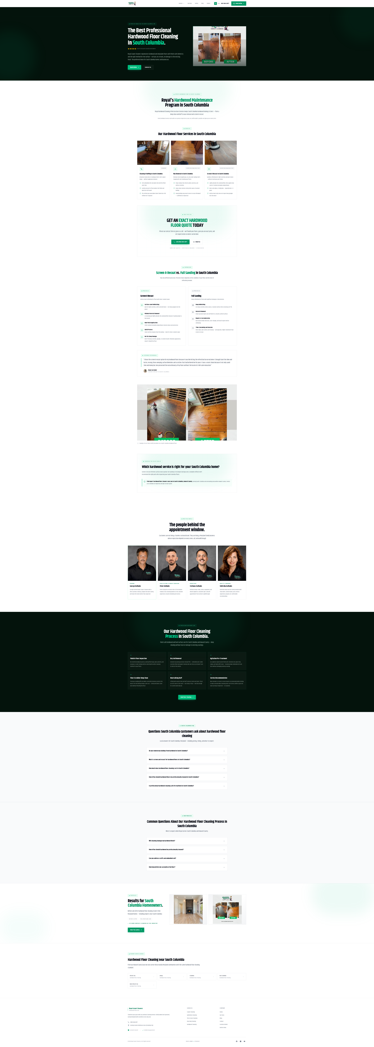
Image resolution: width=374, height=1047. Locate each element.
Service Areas (223, 1027)
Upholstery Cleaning (192, 1015)
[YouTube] (244, 1041)
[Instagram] (240, 1041)
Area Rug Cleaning (191, 1021)
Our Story (190, 3)
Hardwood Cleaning (191, 1024)
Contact (208, 3)
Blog (202, 3)
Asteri (191, 1041)
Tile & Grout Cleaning (192, 1018)
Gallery (196, 3)
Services (180, 3)
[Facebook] (236, 1041)
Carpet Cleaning (191, 1012)
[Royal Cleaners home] (132, 3)
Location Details (224, 1024)
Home (221, 1012)
